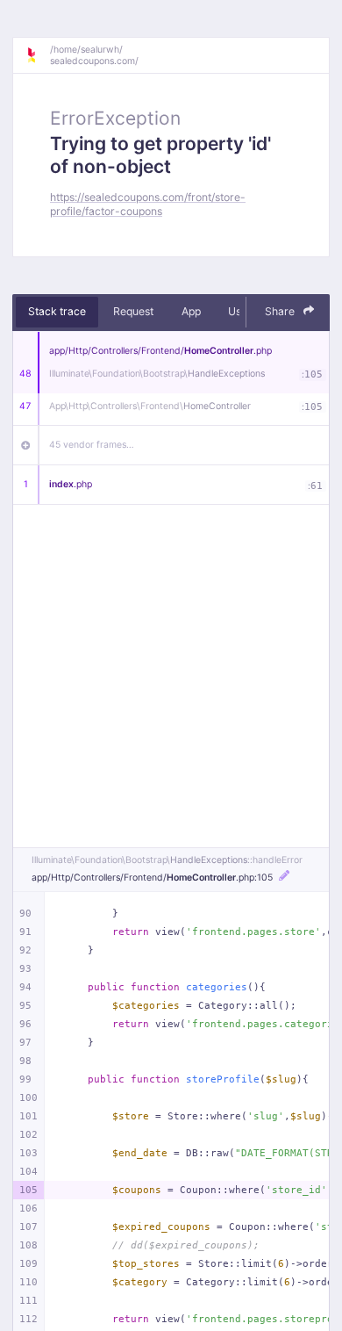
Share (281, 311)
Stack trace (57, 311)
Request (133, 311)
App (191, 311)
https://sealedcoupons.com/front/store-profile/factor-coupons (148, 204)
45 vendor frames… (91, 444)
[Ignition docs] (37, 55)
